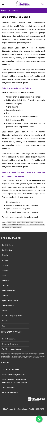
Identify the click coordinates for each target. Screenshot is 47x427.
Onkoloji (4, 311)
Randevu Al (6, 321)
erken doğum (21, 222)
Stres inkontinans (8, 306)
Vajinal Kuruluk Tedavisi (10, 301)
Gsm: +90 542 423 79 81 (10, 369)
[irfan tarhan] (23, 6)
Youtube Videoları (8, 387)
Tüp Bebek (5, 265)
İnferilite (5, 270)
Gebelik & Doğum (8, 245)
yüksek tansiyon (16, 227)
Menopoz (5, 260)
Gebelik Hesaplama (9, 339)
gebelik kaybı (29, 222)
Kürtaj (4, 275)
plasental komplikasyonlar (37, 224)
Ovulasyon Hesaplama (10, 344)
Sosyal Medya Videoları (10, 392)
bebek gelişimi (12, 222)
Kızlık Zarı (5, 285)
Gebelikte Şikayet (8, 250)
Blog (3, 326)
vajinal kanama (6, 227)
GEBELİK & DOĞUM (10, 10)
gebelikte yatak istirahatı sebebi (16, 224)
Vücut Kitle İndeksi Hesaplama (12, 349)
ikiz (27, 224)
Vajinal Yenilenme (8, 290)
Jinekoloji (5, 255)
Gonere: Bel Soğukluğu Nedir (12, 316)
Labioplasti (5, 295)
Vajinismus (6, 280)
